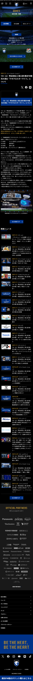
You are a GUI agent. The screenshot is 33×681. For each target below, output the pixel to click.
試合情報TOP (16, 67)
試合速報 (16, 24)
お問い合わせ (4, 617)
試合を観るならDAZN (16, 56)
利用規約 (3, 628)
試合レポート (27, 24)
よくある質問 (4, 621)
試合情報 (6, 24)
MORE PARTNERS (16, 586)
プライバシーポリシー (6, 624)
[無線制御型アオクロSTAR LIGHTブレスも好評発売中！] (16, 201)
